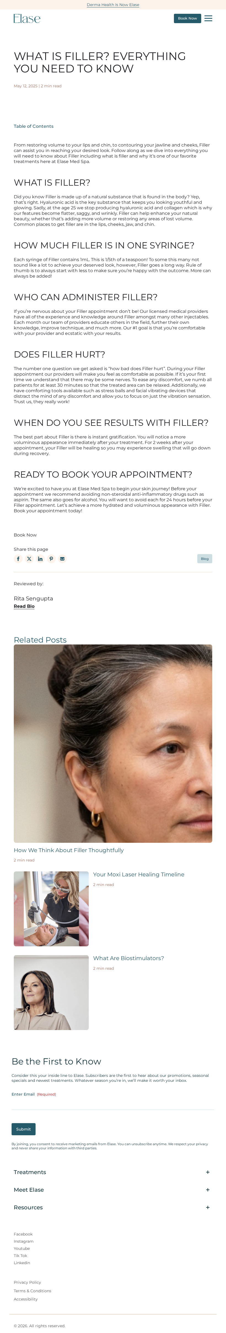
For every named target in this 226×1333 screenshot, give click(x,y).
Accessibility (26, 1299)
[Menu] (208, 18)
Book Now (187, 18)
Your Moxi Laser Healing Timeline (138, 874)
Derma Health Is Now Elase (113, 4)
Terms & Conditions (32, 1290)
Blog (205, 559)
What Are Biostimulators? (128, 958)
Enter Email (34, 1094)
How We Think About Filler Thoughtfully (69, 850)
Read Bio (24, 606)
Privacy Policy (27, 1282)
